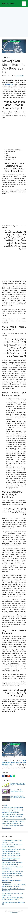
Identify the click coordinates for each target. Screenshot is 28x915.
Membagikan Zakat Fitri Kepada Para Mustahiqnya (16, 790)
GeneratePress (14, 912)
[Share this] (3, 776)
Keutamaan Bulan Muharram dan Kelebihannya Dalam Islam (17, 797)
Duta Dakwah (8, 4)
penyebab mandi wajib (17, 810)
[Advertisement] (14, 23)
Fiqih (5, 805)
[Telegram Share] (11, 776)
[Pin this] (8, 776)
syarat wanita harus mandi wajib (16, 819)
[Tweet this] (6, 776)
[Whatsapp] (14, 776)
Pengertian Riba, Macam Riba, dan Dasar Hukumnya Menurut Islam (17, 785)
